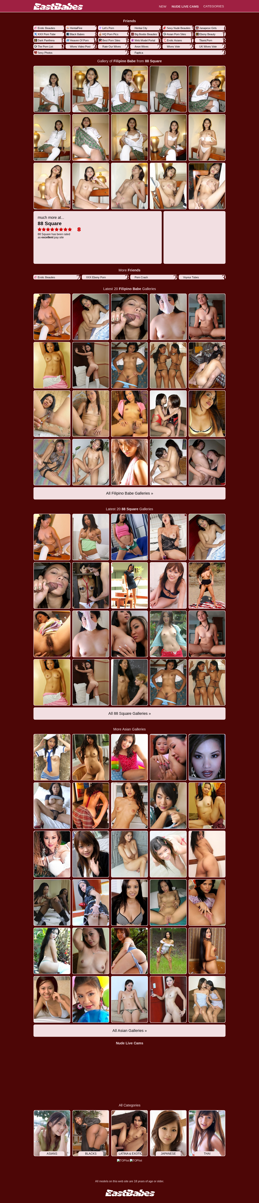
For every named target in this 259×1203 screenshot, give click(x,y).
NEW (162, 6)
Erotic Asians (174, 40)
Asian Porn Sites (176, 34)
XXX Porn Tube (47, 34)
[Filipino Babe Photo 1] (90, 89)
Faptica (139, 52)
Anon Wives (142, 46)
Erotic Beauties (46, 28)
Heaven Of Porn (79, 40)
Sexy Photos (45, 52)
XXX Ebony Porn (96, 277)
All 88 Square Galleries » (129, 713)
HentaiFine (76, 28)
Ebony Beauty (207, 34)
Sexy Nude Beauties (178, 28)
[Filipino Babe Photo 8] (168, 137)
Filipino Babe (124, 61)
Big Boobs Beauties (146, 34)
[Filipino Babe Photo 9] (207, 137)
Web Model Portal (145, 40)
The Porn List (45, 46)
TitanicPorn (205, 40)
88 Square (153, 61)
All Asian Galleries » (129, 1030)
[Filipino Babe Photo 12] (129, 186)
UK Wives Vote (208, 46)
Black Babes (77, 34)
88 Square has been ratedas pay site (54, 227)
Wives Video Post (80, 46)
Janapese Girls (208, 28)
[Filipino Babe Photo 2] (129, 89)
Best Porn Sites (111, 40)
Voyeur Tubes (191, 277)
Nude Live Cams (129, 1043)
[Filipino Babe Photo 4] (207, 89)
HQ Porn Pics (110, 34)
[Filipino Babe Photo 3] (168, 89)
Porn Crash (141, 277)
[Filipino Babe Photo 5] (51, 137)
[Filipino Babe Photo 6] (90, 137)
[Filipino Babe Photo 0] (51, 89)
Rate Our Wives (111, 46)
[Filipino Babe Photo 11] (90, 186)
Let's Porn (108, 28)
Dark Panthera (46, 40)
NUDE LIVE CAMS (185, 6)
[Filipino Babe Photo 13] (168, 186)
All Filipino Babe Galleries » (129, 493)
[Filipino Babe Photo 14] (207, 186)
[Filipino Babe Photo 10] (51, 186)
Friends (129, 21)
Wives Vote (173, 46)
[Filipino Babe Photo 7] (129, 137)
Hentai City (141, 28)
